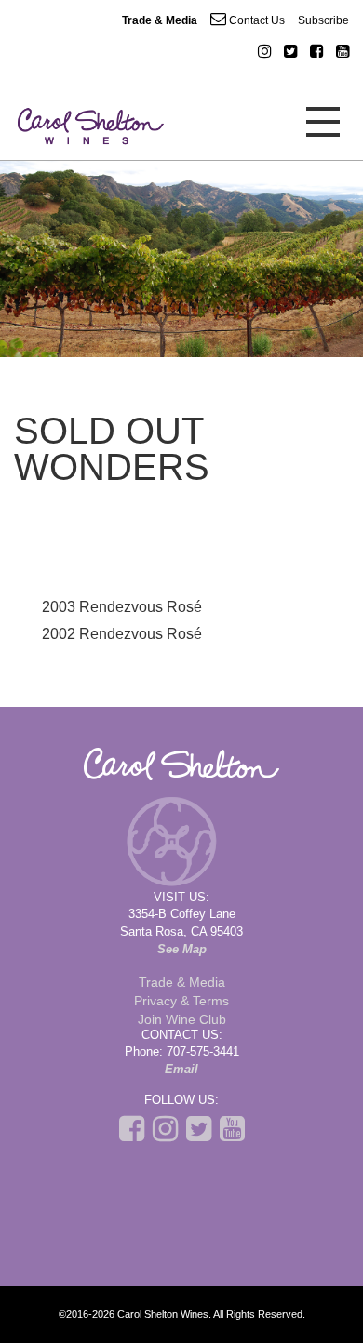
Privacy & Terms (181, 1000)
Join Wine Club (182, 1019)
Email (181, 1069)
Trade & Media (159, 20)
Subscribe (323, 20)
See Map (182, 949)
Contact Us (255, 20)
